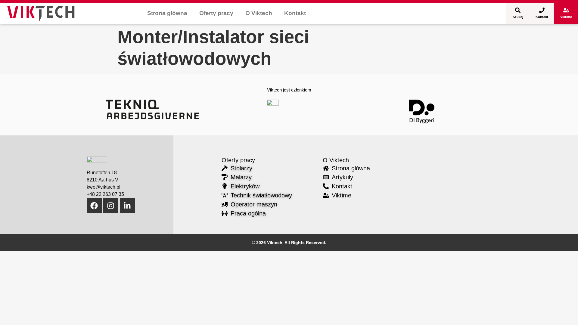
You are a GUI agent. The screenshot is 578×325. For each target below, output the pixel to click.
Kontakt (295, 13)
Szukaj (518, 17)
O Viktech (258, 13)
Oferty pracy (216, 13)
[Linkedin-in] (127, 205)
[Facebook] (94, 205)
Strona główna (167, 13)
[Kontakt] (542, 10)
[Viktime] (566, 10)
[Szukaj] (518, 10)
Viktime (566, 17)
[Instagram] (110, 205)
